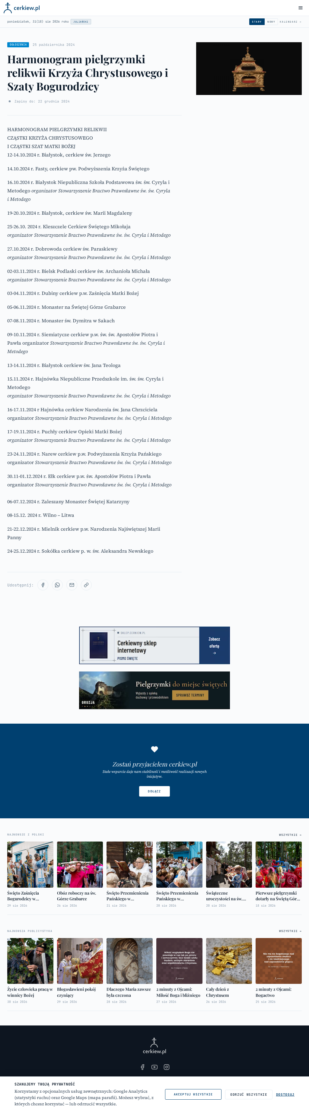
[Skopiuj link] (86, 585)
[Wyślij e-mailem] (71, 585)
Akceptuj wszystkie (193, 1094)
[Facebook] (142, 1067)
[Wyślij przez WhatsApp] (57, 585)
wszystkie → (290, 835)
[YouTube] (154, 1067)
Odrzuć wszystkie (248, 1094)
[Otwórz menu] (300, 8)
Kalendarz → (291, 21)
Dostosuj (285, 1094)
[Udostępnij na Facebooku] (42, 585)
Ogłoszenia (18, 44)
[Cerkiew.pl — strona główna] (22, 7)
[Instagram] (166, 1067)
